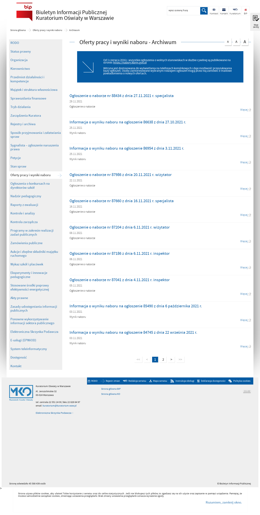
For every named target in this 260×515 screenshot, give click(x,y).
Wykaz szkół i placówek (26, 264)
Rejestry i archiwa (23, 124)
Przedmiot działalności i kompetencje (27, 79)
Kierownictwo (20, 69)
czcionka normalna (226, 41)
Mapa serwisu (160, 381)
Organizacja (19, 60)
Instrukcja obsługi (184, 381)
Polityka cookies (241, 381)
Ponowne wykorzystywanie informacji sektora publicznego (32, 321)
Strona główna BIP (111, 389)
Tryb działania (20, 107)
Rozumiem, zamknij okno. (224, 502)
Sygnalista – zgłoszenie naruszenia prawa (34, 147)
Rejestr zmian (113, 381)
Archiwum (74, 30)
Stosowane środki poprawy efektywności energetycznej (29, 287)
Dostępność (18, 357)
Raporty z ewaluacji (24, 205)
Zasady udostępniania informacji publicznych (33, 309)
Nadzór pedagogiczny (25, 196)
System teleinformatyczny (28, 349)
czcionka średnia (235, 41)
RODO (14, 43)
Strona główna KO (110, 394)
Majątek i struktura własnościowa (33, 90)
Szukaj (204, 11)
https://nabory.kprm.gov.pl (130, 63)
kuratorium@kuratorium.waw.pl (60, 405)
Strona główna (18, 30)
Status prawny (20, 51)
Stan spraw (18, 166)
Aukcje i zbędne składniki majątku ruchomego (34, 254)
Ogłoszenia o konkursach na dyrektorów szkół (30, 185)
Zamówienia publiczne (26, 243)
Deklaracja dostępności (213, 381)
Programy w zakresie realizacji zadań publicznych (32, 232)
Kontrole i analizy (22, 213)
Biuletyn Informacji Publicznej (64, 15)
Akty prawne (19, 298)
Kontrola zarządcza (24, 222)
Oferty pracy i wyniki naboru (47, 30)
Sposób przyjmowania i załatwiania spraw (35, 135)
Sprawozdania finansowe (28, 98)
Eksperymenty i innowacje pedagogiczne (28, 275)
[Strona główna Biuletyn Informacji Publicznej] (21, 393)
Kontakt (15, 366)
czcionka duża (243, 41)
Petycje (15, 158)
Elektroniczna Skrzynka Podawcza (34, 332)
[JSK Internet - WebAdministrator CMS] (247, 391)
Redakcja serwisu (137, 381)
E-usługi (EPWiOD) (23, 340)
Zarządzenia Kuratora (25, 115)
